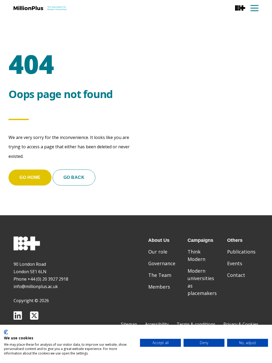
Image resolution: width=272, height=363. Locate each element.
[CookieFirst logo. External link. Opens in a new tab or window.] (6, 332)
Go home (30, 177)
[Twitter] (34, 315)
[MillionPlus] (40, 8)
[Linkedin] (18, 315)
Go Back (74, 177)
